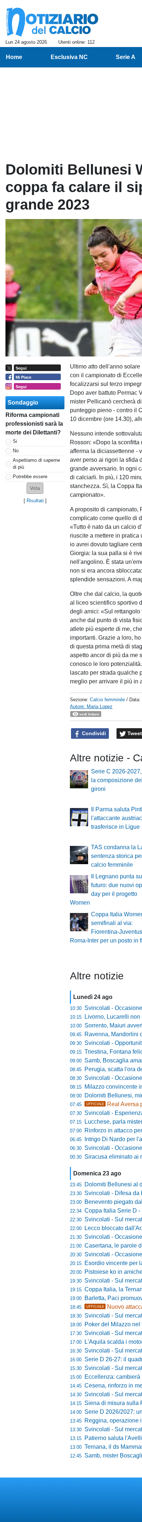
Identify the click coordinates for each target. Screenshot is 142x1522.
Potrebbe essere (30, 476)
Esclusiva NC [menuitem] (69, 57)
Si (15, 441)
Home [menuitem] (14, 57)
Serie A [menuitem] (125, 57)
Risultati (35, 500)
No (16, 450)
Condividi (93, 733)
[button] (35, 488)
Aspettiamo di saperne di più (36, 463)
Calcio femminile (107, 699)
